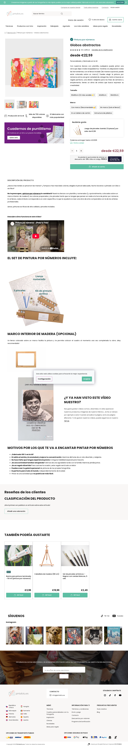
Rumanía (26, 711)
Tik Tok (106, 616)
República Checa (12, 706)
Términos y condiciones (80, 709)
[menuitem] (9, 26)
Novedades (50, 724)
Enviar (64, 676)
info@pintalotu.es (58, 695)
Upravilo (115, 744)
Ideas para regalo (53, 727)
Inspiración (50, 717)
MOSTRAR (120, 2)
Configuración (44, 379)
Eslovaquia (12, 711)
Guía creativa (102, 709)
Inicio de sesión (76, 20)
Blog (98, 712)
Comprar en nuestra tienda (70, 7)
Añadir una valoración (16, 511)
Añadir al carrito (98, 167)
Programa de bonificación (81, 722)
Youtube (120, 616)
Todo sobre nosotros (91, 7)
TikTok (66, 421)
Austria (25, 720)
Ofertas (49, 721)
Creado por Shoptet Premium (99, 744)
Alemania (12, 717)
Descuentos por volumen (81, 718)
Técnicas (50, 709)
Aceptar (86, 379)
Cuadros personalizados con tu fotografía (58, 713)
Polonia (11, 714)
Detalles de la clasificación (102, 50)
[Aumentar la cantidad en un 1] (81, 151)
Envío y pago (79, 143)
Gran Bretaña (13, 720)
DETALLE (20, 595)
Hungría (26, 706)
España (26, 717)
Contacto (105, 7)
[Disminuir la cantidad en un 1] (72, 151)
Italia (25, 714)
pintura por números (32, 193)
